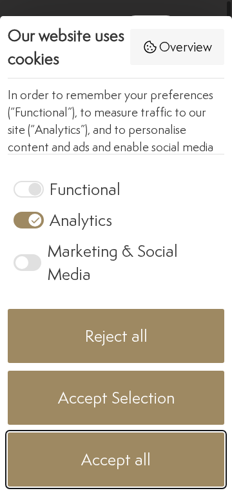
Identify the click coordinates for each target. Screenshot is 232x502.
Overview (185, 46)
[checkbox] (64, 189)
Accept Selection (116, 397)
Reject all (116, 335)
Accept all (116, 459)
